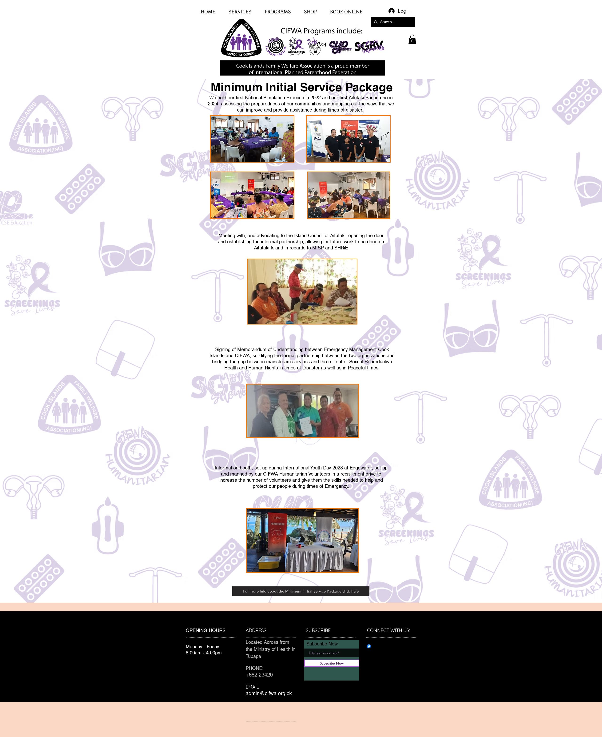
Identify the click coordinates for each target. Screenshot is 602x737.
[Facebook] (369, 646)
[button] (412, 39)
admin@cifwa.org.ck (269, 693)
